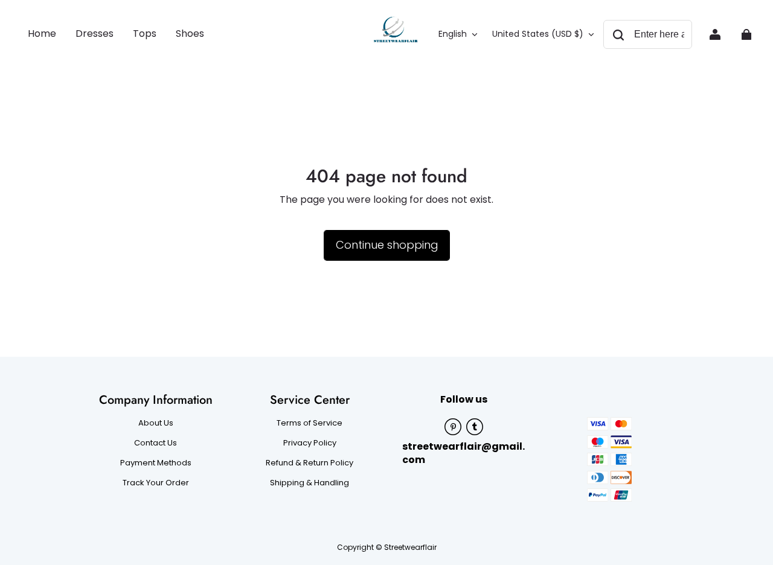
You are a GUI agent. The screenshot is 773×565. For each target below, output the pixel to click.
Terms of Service (309, 423)
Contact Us (155, 443)
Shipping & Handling (309, 482)
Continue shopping (387, 244)
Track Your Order (156, 482)
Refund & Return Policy (309, 463)
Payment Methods (155, 463)
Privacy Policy (309, 443)
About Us (155, 423)
